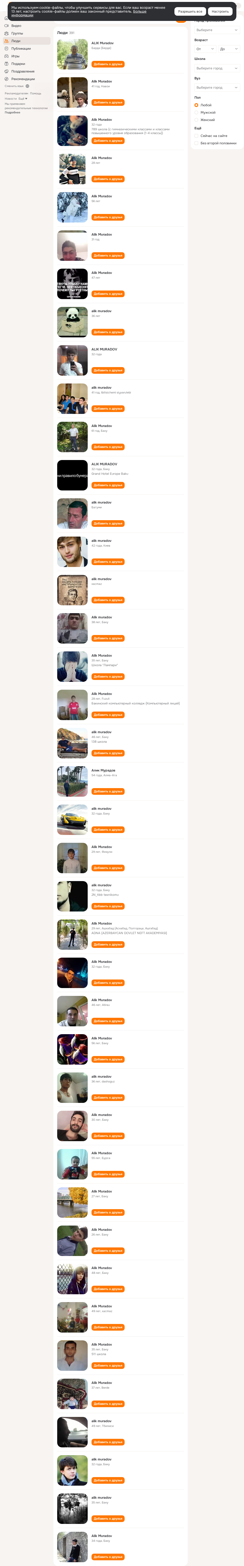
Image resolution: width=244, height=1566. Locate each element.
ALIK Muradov (103, 43)
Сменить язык (14, 86)
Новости (11, 99)
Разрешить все (190, 11)
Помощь (35, 93)
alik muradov (102, 311)
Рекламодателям (16, 93)
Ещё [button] (21, 99)
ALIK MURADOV (104, 349)
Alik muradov (102, 617)
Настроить (220, 11)
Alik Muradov (102, 81)
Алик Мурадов (103, 770)
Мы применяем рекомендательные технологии (26, 108)
